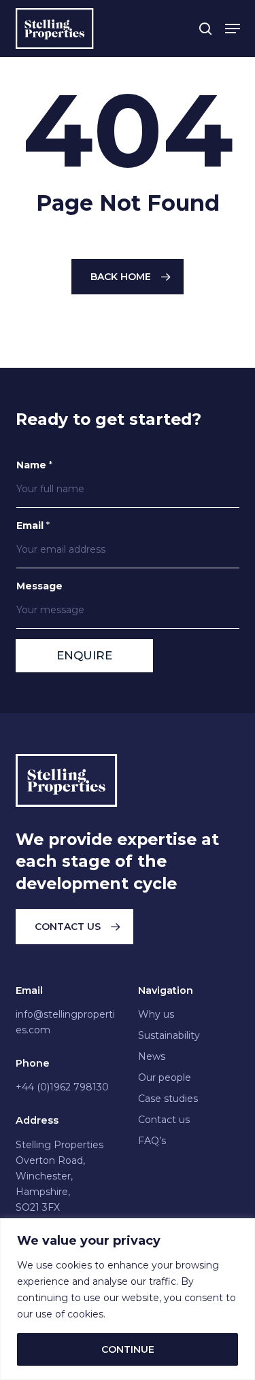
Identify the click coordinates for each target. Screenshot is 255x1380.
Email (33, 525)
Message (39, 586)
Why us (156, 1014)
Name (34, 465)
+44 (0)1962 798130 (62, 1087)
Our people (164, 1077)
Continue (127, 1349)
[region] (127, 1299)
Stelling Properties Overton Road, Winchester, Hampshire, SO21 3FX (59, 1176)
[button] (232, 28)
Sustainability (169, 1035)
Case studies (168, 1098)
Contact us (164, 1120)
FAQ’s (152, 1141)
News (151, 1056)
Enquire (84, 655)
